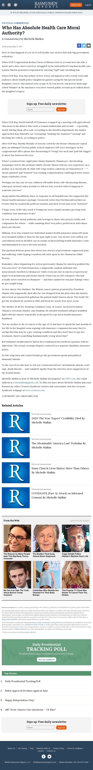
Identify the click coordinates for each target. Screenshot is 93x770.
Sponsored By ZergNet (79, 521)
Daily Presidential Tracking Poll (22, 681)
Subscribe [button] (76, 5)
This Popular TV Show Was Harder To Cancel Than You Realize (74, 592)
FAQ (31, 748)
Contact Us (51, 751)
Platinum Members (20, 629)
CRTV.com (70, 378)
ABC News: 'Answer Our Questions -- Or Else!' (30, 709)
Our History (22, 748)
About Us (11, 748)
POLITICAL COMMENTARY (15, 23)
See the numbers (47, 659)
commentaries (67, 623)
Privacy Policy (58, 748)
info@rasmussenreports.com (44, 762)
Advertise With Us (43, 748)
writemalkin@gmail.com (25, 382)
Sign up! (61, 109)
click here (32, 632)
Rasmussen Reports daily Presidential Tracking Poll (41, 623)
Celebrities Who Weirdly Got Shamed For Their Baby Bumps (45, 592)
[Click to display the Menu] (3, 5)
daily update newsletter (10, 619)
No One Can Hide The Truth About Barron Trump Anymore (16, 592)
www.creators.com (35, 390)
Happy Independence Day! (19, 700)
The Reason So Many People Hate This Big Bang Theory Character (17, 556)
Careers (41, 751)
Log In (88, 5)
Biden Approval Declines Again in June (26, 690)
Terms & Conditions (75, 748)
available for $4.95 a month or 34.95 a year (39, 625)
